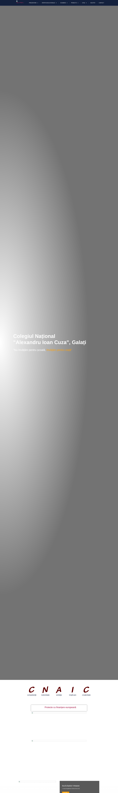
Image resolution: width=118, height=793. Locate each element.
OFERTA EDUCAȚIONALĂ (48, 2)
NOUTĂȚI (92, 2)
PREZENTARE (33, 2)
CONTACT (101, 2)
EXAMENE (63, 2)
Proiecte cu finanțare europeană (60, 707)
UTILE (83, 2)
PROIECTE (74, 2)
